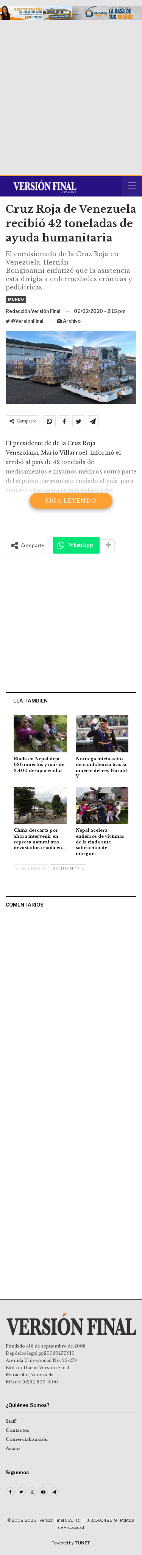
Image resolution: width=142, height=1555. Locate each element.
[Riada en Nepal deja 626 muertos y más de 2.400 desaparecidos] (40, 733)
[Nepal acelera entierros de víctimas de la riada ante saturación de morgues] (102, 805)
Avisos (13, 1448)
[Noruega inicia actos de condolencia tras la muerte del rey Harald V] (102, 733)
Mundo (16, 299)
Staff (11, 1421)
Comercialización (27, 1439)
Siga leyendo (71, 500)
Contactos (17, 1430)
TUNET (83, 1543)
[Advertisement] (71, 95)
